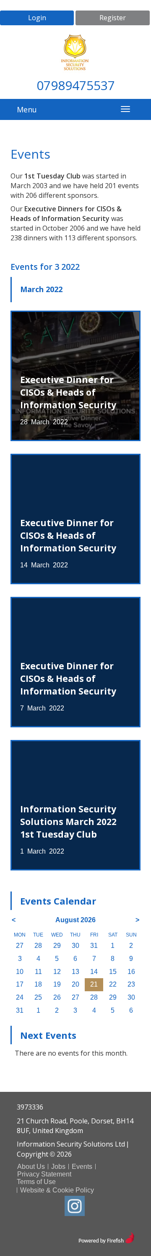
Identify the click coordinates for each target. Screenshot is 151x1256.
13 (75, 971)
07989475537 (75, 85)
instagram (75, 1206)
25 (38, 997)
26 (57, 997)
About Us (31, 1166)
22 (113, 984)
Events (82, 1166)
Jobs (58, 1166)
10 (19, 971)
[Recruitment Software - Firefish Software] (106, 1236)
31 (94, 945)
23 (131, 984)
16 (131, 971)
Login (37, 17)
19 (57, 984)
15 (113, 971)
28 (38, 945)
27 (19, 945)
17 (19, 984)
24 (19, 997)
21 (94, 984)
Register (112, 17)
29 (57, 945)
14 (94, 971)
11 (38, 971)
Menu (27, 109)
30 (75, 945)
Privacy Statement (44, 1174)
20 (75, 984)
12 (57, 971)
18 (38, 984)
